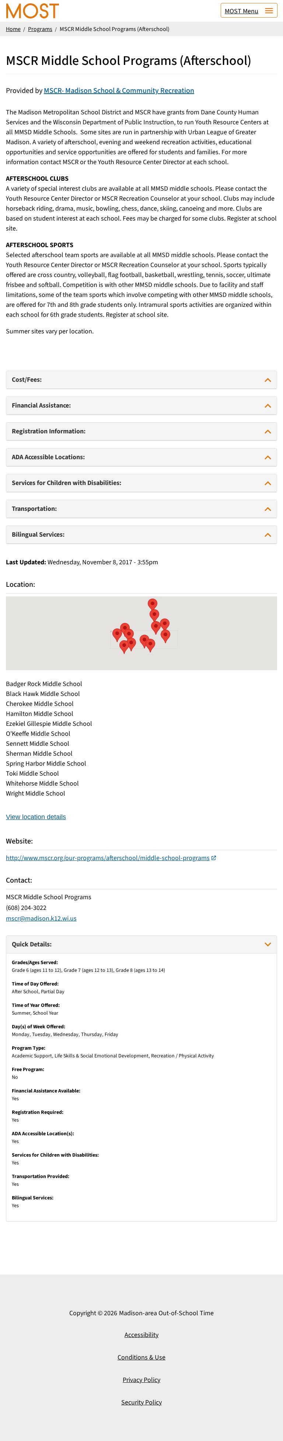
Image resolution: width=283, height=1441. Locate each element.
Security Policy (141, 1402)
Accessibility (141, 1335)
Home (13, 29)
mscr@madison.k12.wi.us (41, 918)
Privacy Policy (141, 1380)
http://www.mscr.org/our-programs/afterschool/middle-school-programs (108, 858)
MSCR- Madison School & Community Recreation (119, 91)
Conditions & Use (141, 1357)
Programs (40, 29)
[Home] (32, 11)
